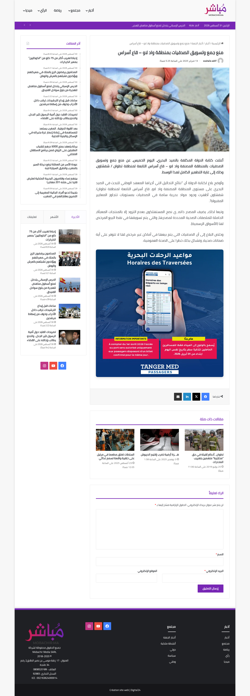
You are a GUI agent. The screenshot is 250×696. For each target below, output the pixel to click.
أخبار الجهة (197, 43)
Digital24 (135, 690)
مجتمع (75, 10)
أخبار (91, 10)
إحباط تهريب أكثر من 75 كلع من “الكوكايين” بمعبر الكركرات (41, 235)
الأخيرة (75, 217)
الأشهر (54, 217)
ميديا (28, 10)
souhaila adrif (209, 61)
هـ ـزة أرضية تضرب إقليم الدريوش (160, 454)
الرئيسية (216, 43)
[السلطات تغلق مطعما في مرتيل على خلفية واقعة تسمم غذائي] (115, 440)
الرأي (43, 10)
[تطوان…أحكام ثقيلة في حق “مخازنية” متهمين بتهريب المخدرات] (204, 440)
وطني (172, 661)
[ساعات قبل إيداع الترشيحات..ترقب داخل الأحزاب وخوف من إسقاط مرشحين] (69, 311)
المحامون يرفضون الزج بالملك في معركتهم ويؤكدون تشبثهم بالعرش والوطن (41, 259)
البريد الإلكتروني (213, 571)
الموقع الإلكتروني (147, 571)
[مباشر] (216, 10)
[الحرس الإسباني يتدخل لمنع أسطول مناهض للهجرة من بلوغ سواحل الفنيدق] (69, 285)
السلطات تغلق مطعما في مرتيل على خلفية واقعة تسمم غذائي (115, 456)
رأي (227, 655)
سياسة (172, 655)
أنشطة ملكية (168, 643)
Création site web (119, 690)
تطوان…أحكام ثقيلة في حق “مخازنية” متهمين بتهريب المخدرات (207, 458)
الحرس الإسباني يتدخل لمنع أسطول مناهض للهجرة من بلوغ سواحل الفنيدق (145, 25)
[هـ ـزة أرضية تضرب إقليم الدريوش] (159, 440)
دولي (173, 649)
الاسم (219, 554)
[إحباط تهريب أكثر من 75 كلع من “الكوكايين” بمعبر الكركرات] (69, 236)
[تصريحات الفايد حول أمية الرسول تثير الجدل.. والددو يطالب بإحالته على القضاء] (69, 337)
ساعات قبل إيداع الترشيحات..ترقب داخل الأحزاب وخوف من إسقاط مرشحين (42, 312)
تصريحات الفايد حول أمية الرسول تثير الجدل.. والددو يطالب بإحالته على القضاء (41, 336)
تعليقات (32, 217)
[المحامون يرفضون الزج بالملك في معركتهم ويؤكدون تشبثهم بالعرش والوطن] (69, 258)
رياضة (58, 10)
